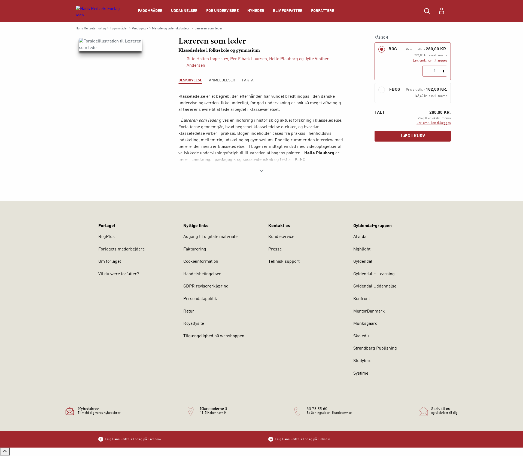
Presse (275, 249)
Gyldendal (362, 261)
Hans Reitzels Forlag (91, 28)
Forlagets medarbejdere (121, 249)
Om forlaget (109, 261)
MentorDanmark (369, 311)
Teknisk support (284, 261)
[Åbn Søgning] (427, 11)
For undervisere (222, 11)
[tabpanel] (261, 133)
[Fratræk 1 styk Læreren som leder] (425, 71)
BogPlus (106, 237)
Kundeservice (281, 237)
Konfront (361, 299)
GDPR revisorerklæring (206, 286)
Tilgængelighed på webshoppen (213, 336)
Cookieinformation (200, 261)
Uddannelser (184, 11)
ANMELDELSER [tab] (222, 80)
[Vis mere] (261, 170)
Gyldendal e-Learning (374, 274)
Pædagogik (140, 28)
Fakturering (194, 249)
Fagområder (150, 11)
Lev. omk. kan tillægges (430, 60)
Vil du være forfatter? (118, 274)
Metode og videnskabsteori (171, 28)
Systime (360, 373)
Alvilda (359, 237)
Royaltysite (193, 324)
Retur (188, 311)
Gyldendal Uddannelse (374, 286)
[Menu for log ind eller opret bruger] (442, 11)
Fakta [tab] (248, 80)
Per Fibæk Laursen (248, 59)
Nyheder (255, 11)
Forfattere (322, 11)
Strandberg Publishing (375, 348)
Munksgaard (365, 324)
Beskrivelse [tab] (190, 80)
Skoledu (361, 336)
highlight (361, 249)
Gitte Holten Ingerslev (207, 59)
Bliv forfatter (287, 11)
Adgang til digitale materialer (211, 237)
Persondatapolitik (200, 299)
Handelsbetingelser (202, 274)
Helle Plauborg (283, 59)
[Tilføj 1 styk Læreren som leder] (443, 71)
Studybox (362, 361)
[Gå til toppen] (5, 451)
